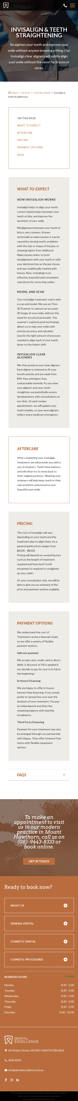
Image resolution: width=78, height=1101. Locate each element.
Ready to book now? (28, 887)
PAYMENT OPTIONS (30, 147)
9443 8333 (14, 1060)
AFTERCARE (25, 132)
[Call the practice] (65, 5)
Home (15, 92)
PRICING (22, 140)
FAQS (20, 154)
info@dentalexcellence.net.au (26, 1070)
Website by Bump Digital (56, 1093)
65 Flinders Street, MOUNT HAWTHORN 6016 (36, 1050)
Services (25, 92)
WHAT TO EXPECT (29, 125)
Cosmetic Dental (42, 92)
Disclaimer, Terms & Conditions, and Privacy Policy (39, 1096)
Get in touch (39, 861)
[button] (39, 774)
